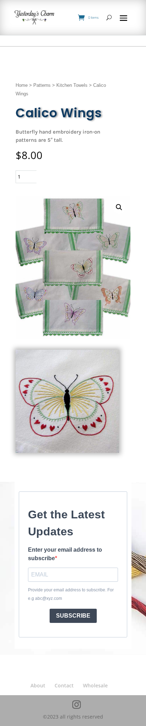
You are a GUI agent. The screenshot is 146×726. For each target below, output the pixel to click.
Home (22, 85)
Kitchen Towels (72, 85)
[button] (119, 207)
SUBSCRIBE (73, 616)
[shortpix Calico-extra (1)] (67, 451)
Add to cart (67, 176)
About (37, 685)
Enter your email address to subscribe (65, 554)
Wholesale (95, 685)
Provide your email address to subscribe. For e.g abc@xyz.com (71, 594)
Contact (64, 685)
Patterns (42, 85)
